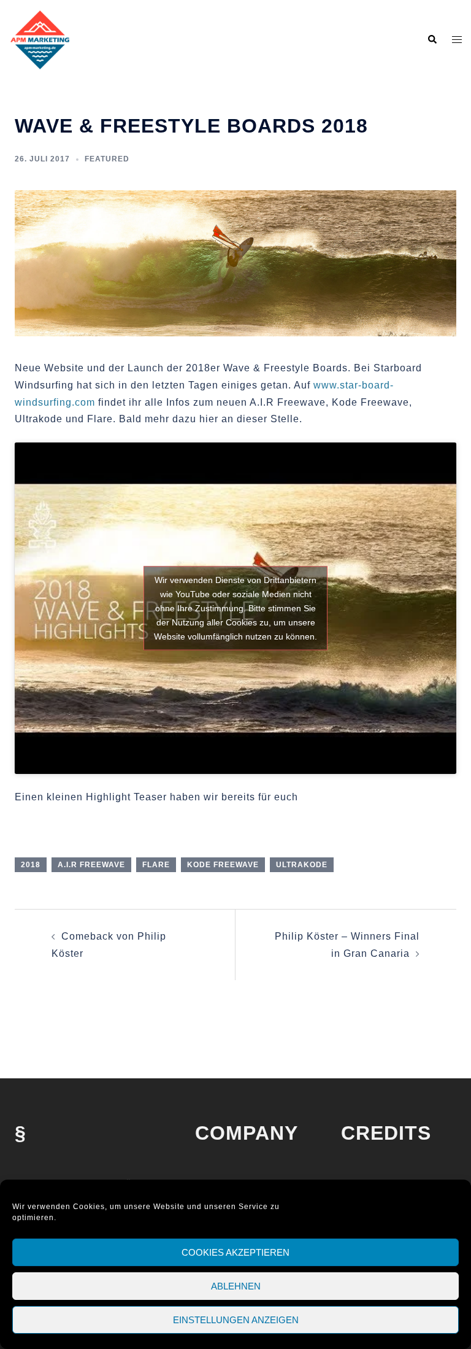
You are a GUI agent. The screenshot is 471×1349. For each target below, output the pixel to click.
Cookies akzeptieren (235, 1252)
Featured (107, 159)
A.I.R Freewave (91, 864)
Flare (156, 864)
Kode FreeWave (223, 864)
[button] (432, 40)
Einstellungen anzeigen (236, 1320)
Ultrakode (301, 864)
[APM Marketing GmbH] (40, 39)
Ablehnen (236, 1286)
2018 (30, 864)
